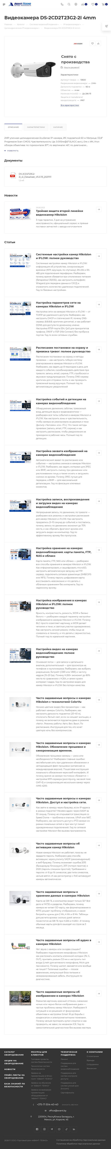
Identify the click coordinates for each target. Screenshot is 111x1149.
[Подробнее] (99, 209)
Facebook (37, 1129)
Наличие (58, 127)
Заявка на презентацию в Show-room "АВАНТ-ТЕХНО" (42, 1076)
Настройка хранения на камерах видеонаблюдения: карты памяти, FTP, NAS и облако (63, 552)
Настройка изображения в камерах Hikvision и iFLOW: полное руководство (61, 604)
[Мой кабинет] (76, 4)
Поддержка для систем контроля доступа (69, 1076)
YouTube (59, 1129)
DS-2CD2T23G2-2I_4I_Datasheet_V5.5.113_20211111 (35, 175)
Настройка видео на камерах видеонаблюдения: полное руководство (57, 653)
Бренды (90, 1060)
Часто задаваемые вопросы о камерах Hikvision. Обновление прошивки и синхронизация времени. (63, 747)
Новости (9, 1069)
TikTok (66, 1129)
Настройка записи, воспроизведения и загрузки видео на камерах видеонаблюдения (62, 503)
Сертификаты (67, 1092)
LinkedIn (74, 1129)
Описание (13, 127)
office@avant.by (57, 1110)
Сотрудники (93, 1064)
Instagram (44, 1129)
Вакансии (92, 1068)
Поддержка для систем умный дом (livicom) (70, 1086)
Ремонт (64, 1059)
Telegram (52, 1129)
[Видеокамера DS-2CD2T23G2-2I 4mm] (33, 72)
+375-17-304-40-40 (47, 1104)
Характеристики (36, 127)
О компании (95, 1052)
